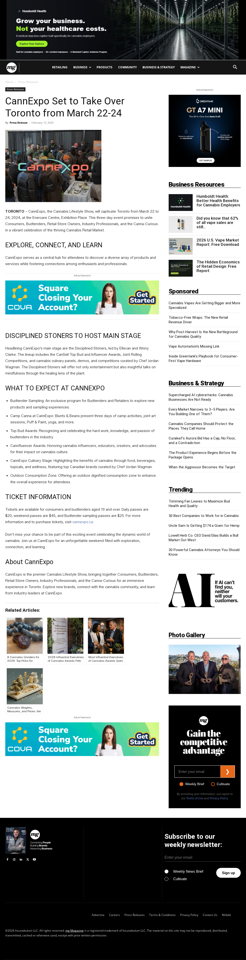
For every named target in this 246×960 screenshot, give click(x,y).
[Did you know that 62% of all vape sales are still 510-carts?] (181, 224)
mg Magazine (74, 930)
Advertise (98, 915)
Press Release (19, 122)
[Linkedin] (21, 860)
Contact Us (210, 915)
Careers (114, 915)
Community (127, 67)
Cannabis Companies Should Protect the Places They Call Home (201, 426)
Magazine (188, 67)
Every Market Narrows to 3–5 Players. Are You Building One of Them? (202, 411)
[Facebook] (7, 860)
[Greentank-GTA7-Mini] (205, 131)
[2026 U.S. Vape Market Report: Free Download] (181, 246)
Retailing (60, 67)
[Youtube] (34, 860)
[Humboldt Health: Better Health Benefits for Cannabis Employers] (181, 202)
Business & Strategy (158, 67)
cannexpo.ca (82, 522)
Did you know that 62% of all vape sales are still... (217, 222)
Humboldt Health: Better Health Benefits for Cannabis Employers (218, 200)
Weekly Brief (194, 784)
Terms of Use (194, 798)
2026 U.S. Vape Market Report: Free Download (218, 242)
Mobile (226, 915)
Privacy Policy (219, 798)
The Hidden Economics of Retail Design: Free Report (218, 266)
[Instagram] (14, 860)
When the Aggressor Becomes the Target (202, 467)
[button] (235, 67)
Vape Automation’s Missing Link (194, 346)
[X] (27, 860)
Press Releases (15, 89)
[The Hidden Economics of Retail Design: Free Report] (181, 268)
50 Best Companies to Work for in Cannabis (204, 516)
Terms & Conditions (162, 915)
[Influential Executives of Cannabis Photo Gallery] (205, 669)
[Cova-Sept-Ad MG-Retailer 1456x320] (82, 299)
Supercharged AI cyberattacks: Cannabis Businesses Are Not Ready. (201, 397)
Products (104, 67)
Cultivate (223, 784)
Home (9, 82)
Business (80, 67)
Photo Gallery (187, 635)
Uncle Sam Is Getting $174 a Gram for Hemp (204, 525)
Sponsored (183, 291)
